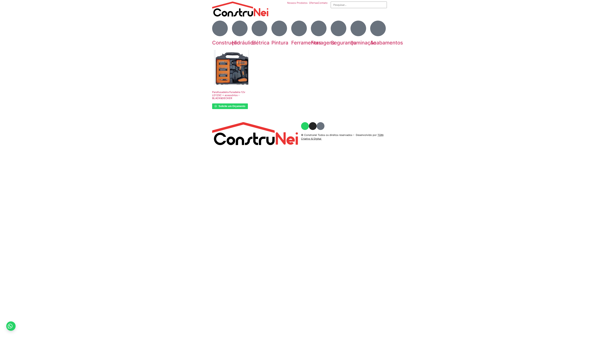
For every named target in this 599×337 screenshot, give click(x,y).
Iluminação (363, 43)
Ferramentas (306, 43)
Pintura (279, 43)
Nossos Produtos (297, 3)
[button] (11, 326)
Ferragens (323, 43)
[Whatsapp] (305, 126)
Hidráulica (244, 43)
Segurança (343, 43)
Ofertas (313, 3)
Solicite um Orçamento (231, 106)
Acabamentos (386, 43)
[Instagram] (313, 126)
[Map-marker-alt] (320, 126)
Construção (226, 43)
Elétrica (260, 43)
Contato (323, 3)
